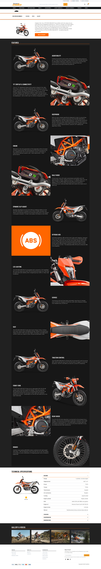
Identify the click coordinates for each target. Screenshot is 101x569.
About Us (28, 552)
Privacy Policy (45, 553)
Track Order (14, 553)
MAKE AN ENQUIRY (41, 34)
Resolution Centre (15, 555)
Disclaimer (44, 558)
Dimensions (47, 520)
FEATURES (27, 16)
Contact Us (29, 553)
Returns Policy (45, 555)
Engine (46, 475)
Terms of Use (45, 552)
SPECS (33, 16)
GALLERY (38, 16)
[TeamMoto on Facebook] (66, 559)
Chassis (46, 514)
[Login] (84, 4)
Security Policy (45, 557)
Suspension (47, 517)
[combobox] (50, 4)
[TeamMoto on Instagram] (70, 559)
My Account (14, 552)
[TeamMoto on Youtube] (68, 559)
